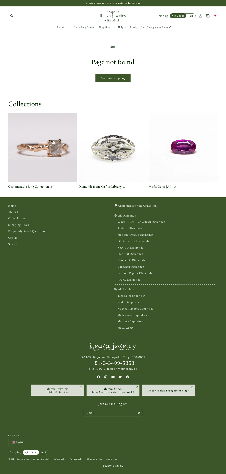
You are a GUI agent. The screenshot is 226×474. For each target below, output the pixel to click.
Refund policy (60, 459)
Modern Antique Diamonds (135, 234)
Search (12, 244)
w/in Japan (178, 15)
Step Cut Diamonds (130, 253)
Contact (13, 237)
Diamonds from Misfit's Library (100, 186)
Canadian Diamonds (131, 266)
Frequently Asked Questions (26, 231)
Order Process (17, 218)
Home (12, 205)
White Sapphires (128, 302)
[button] (12, 15)
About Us (14, 212)
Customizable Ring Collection (28, 186)
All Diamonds (127, 215)
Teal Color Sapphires (131, 295)
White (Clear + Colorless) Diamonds (141, 221)
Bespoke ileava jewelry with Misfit (33, 459)
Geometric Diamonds (131, 260)
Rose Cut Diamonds (130, 247)
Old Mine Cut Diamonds (133, 241)
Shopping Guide (18, 224)
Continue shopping (113, 78)
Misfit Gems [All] (161, 186)
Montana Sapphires (130, 321)
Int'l (191, 15)
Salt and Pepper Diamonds (135, 273)
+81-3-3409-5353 (113, 363)
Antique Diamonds (130, 228)
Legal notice (111, 459)
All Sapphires (127, 289)
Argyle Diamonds (129, 279)
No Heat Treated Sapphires (135, 308)
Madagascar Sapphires (132, 315)
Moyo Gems (125, 327)
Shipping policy (94, 459)
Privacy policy (77, 459)
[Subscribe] (139, 413)
